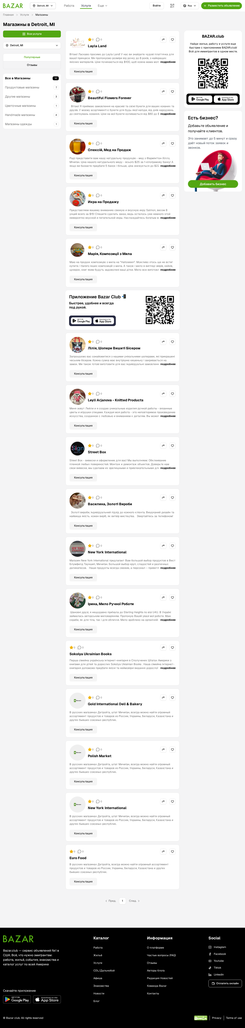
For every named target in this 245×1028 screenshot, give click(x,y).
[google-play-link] (17, 999)
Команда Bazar (157, 986)
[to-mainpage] (18, 938)
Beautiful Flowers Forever (109, 98)
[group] (32, 61)
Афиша (97, 978)
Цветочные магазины (20, 106)
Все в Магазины (17, 78)
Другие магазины (17, 97)
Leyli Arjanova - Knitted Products (115, 400)
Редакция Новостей (160, 978)
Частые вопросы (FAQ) (161, 955)
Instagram (220, 947)
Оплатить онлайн (227, 983)
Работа (69, 6)
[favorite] (172, 39)
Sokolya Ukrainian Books (90, 654)
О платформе (155, 947)
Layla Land (97, 46)
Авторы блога (156, 970)
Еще (101, 6)
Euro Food (77, 858)
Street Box (97, 452)
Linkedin (219, 974)
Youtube (219, 960)
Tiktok (217, 967)
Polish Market (99, 756)
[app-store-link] (47, 999)
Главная (8, 14)
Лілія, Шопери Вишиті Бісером (114, 348)
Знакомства (101, 986)
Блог (96, 1001)
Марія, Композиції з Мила (110, 254)
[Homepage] (13, 5)
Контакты (153, 993)
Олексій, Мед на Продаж (109, 150)
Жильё (97, 955)
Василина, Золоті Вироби (110, 504)
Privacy (216, 1018)
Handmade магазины (20, 115)
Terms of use (234, 1018)
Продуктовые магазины (22, 87)
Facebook (220, 954)
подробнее (168, 62)
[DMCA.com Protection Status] (200, 1018)
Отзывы (32, 65)
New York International (107, 552)
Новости (98, 993)
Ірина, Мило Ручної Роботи (111, 604)
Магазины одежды (18, 124)
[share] (163, 39)
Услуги (86, 6)
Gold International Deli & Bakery (115, 704)
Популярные (32, 57)
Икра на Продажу (103, 202)
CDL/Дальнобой (104, 970)
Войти (157, 5)
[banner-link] (122, 310)
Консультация (83, 71)
